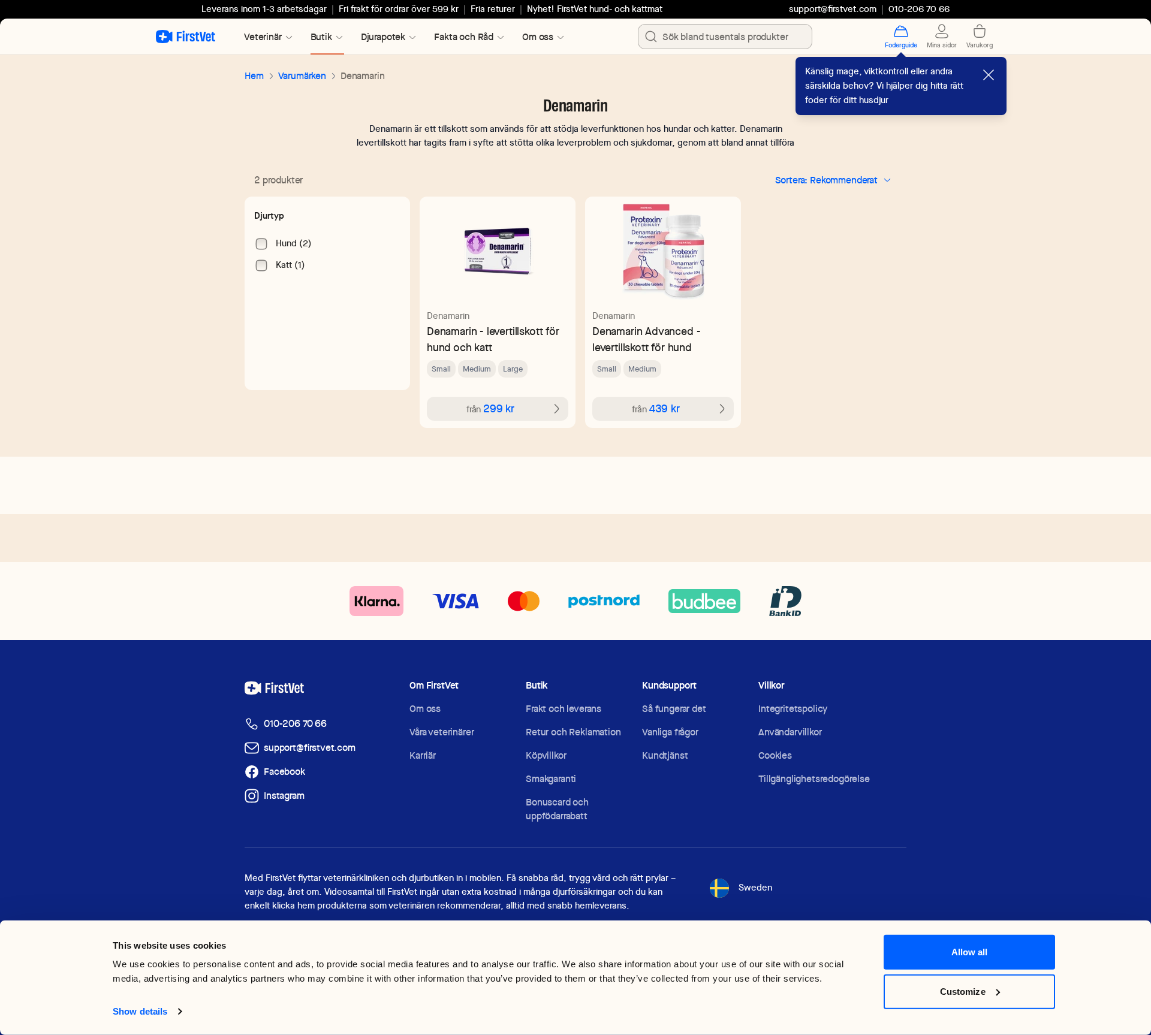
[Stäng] (988, 75)
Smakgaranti (551, 779)
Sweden (755, 888)
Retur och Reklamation (573, 732)
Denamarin (448, 316)
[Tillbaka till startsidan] (185, 36)
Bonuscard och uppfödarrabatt (557, 809)
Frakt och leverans (563, 708)
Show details (140, 1011)
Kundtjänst (665, 755)
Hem (254, 76)
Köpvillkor (546, 755)
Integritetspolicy (792, 708)
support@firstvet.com (832, 9)
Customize (963, 991)
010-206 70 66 (295, 723)
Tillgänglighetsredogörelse (814, 779)
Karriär (422, 755)
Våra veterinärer (441, 732)
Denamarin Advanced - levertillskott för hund (646, 339)
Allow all (969, 952)
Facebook (284, 771)
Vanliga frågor (670, 732)
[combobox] (725, 36)
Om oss (425, 708)
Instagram (284, 795)
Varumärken (302, 76)
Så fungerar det (674, 708)
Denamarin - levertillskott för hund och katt (493, 339)
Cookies (775, 755)
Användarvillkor (790, 732)
